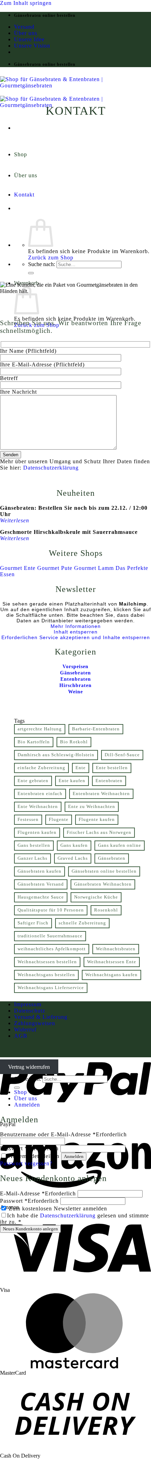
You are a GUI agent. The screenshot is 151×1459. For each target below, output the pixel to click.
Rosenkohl (106, 910)
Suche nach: (41, 264)
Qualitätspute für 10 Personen (51, 910)
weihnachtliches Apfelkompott (52, 948)
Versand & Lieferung (40, 1017)
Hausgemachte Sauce (41, 897)
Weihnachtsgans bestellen (46, 974)
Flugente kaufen (97, 819)
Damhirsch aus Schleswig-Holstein (56, 754)
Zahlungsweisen (34, 1023)
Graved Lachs (73, 858)
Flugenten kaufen (37, 832)
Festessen (28, 819)
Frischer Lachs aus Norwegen (99, 832)
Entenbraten (109, 780)
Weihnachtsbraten (116, 948)
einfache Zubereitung (41, 767)
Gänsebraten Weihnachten (103, 884)
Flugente (58, 819)
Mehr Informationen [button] (76, 626)
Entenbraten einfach (40, 793)
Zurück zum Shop (50, 257)
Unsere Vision (32, 46)
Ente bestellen (112, 767)
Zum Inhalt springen (26, 3)
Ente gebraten (33, 780)
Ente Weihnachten (38, 806)
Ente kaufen (72, 780)
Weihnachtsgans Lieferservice (51, 987)
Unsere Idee (29, 39)
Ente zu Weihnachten (91, 806)
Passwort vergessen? (26, 1163)
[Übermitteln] (31, 273)
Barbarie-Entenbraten (96, 729)
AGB (20, 1036)
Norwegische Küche (96, 897)
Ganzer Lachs (32, 858)
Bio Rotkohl (74, 741)
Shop (20, 154)
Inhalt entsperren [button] (76, 632)
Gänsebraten (111, 858)
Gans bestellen (34, 845)
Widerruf (25, 1029)
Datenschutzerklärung (51, 468)
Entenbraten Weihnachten (101, 793)
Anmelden (74, 1156)
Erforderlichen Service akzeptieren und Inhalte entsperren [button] (75, 637)
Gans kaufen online (119, 845)
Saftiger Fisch (33, 923)
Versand (24, 27)
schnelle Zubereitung (82, 923)
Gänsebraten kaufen (39, 871)
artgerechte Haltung (40, 729)
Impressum (27, 1004)
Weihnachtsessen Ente (111, 961)
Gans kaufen (74, 845)
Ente (81, 767)
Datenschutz (29, 1011)
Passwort (29, 1148)
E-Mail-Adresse (38, 1193)
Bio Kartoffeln (34, 741)
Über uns (25, 33)
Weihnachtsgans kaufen (111, 974)
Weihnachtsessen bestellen (47, 961)
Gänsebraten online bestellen (104, 871)
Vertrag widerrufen (29, 1067)
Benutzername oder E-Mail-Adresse (63, 1134)
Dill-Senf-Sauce (122, 754)
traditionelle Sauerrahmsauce (50, 936)
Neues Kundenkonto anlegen (30, 1228)
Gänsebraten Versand (41, 884)
